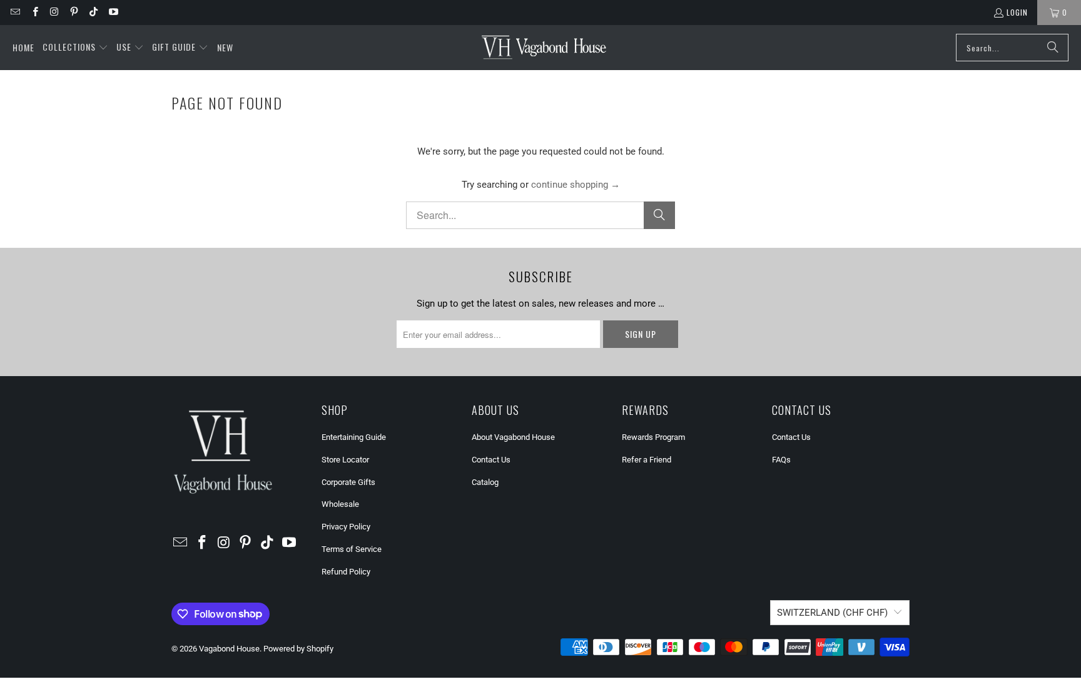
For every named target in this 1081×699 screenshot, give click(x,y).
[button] (75, 47)
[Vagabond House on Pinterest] (73, 12)
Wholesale (340, 504)
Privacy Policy (346, 526)
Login (1017, 12)
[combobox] (1012, 47)
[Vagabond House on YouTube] (112, 12)
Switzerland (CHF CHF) (832, 612)
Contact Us (491, 459)
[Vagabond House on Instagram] (54, 12)
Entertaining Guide (354, 437)
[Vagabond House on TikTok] (93, 12)
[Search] (1052, 47)
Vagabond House (229, 648)
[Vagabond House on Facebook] (34, 12)
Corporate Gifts (348, 482)
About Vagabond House (513, 437)
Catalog (485, 482)
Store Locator (345, 459)
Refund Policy (346, 571)
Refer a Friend (646, 459)
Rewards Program (653, 437)
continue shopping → (575, 184)
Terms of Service (352, 549)
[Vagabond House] (544, 47)
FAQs (781, 459)
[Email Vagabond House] (14, 12)
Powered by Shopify (298, 648)
